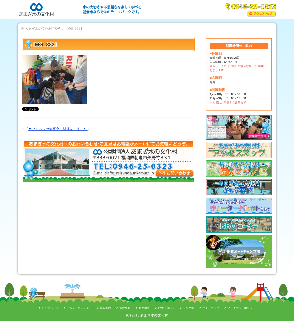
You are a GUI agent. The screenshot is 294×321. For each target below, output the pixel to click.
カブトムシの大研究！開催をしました (57, 129)
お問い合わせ (166, 308)
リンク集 (188, 308)
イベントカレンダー (79, 308)
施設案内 (105, 308)
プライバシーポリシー (241, 308)
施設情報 (124, 308)
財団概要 (144, 308)
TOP (42, 28)
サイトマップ (210, 308)
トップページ (50, 308)
